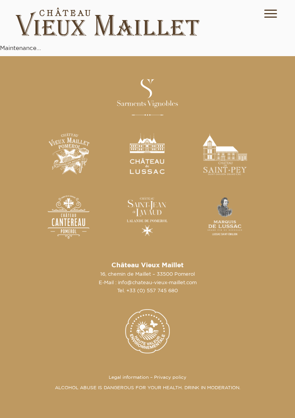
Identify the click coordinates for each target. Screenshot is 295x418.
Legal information (129, 377)
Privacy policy (170, 377)
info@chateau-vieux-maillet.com (157, 282)
